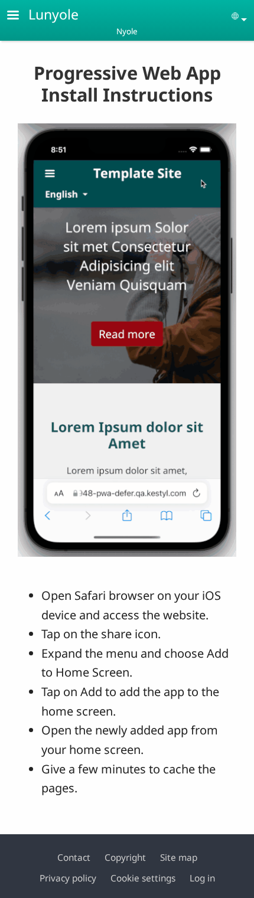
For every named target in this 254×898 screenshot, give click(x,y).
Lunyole (53, 14)
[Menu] (20, 16)
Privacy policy (68, 878)
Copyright (125, 857)
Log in (202, 878)
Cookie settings (142, 878)
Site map (178, 857)
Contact (73, 857)
